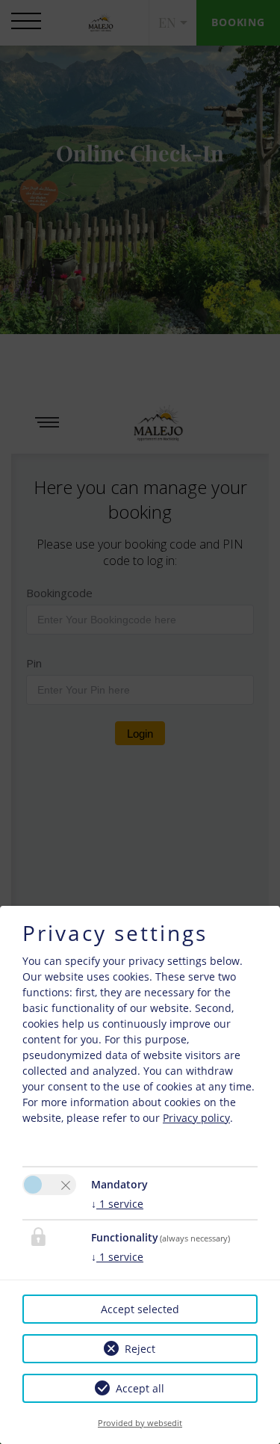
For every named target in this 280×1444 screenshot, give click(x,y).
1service (117, 1204)
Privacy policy (196, 1118)
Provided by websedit (140, 1422)
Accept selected (140, 1309)
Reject (140, 1349)
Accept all (140, 1388)
